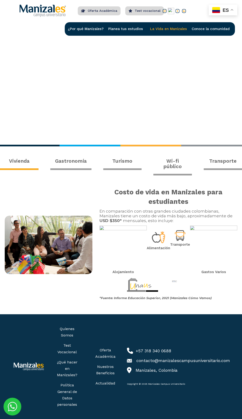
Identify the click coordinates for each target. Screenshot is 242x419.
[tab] (19, 161)
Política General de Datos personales (67, 395)
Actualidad (105, 383)
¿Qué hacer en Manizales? (67, 368)
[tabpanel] (121, 245)
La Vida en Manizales (168, 29)
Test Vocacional (67, 348)
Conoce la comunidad (211, 29)
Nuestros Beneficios (105, 369)
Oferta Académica (102, 11)
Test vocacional (147, 11)
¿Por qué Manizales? (86, 29)
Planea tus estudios (125, 29)
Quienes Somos (67, 332)
